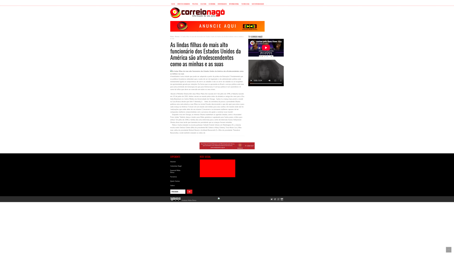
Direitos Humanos (183, 4)
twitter (271, 199)
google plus (278, 199)
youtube (282, 199)
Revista (177, 36)
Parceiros (173, 177)
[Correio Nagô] (197, 13)
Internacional (234, 4)
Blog (173, 4)
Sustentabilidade (258, 4)
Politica (195, 4)
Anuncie (173, 162)
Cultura (203, 4)
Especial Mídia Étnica (175, 171)
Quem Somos (175, 181)
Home (172, 36)
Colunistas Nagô (176, 166)
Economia (212, 4)
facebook (275, 199)
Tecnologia (245, 4)
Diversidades (222, 4)
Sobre (172, 185)
